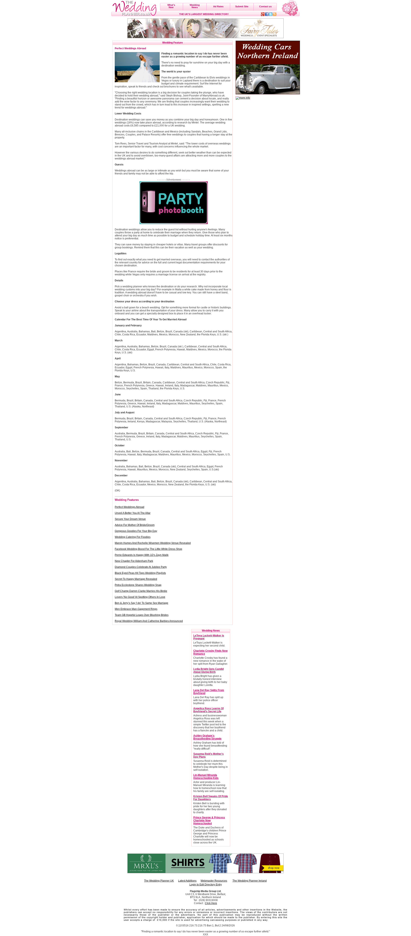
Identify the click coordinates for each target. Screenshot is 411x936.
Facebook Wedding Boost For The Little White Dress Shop (148, 549)
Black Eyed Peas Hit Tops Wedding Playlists (140, 573)
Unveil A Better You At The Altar (132, 513)
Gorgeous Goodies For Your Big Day (136, 531)
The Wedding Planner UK (159, 880)
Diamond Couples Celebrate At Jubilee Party (141, 567)
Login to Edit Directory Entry (205, 884)
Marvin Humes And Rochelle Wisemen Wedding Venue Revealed (153, 543)
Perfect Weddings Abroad (129, 507)
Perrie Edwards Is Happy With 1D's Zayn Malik (141, 555)
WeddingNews (195, 6)
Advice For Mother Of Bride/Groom (135, 525)
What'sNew (171, 6)
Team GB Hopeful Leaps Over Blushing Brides (141, 615)
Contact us (265, 6)
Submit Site (241, 6)
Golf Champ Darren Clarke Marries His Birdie (141, 591)
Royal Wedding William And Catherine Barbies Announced (149, 621)
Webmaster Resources (214, 880)
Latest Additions (187, 880)
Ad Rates (218, 6)
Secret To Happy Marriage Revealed (136, 579)
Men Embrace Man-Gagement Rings (136, 609)
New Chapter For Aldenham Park (134, 561)
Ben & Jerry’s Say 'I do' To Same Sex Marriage (141, 603)
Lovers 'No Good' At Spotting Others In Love (140, 597)
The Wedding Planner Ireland (249, 880)
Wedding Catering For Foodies (132, 537)
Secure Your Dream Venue (130, 519)
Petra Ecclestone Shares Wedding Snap (138, 585)
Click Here (211, 903)
